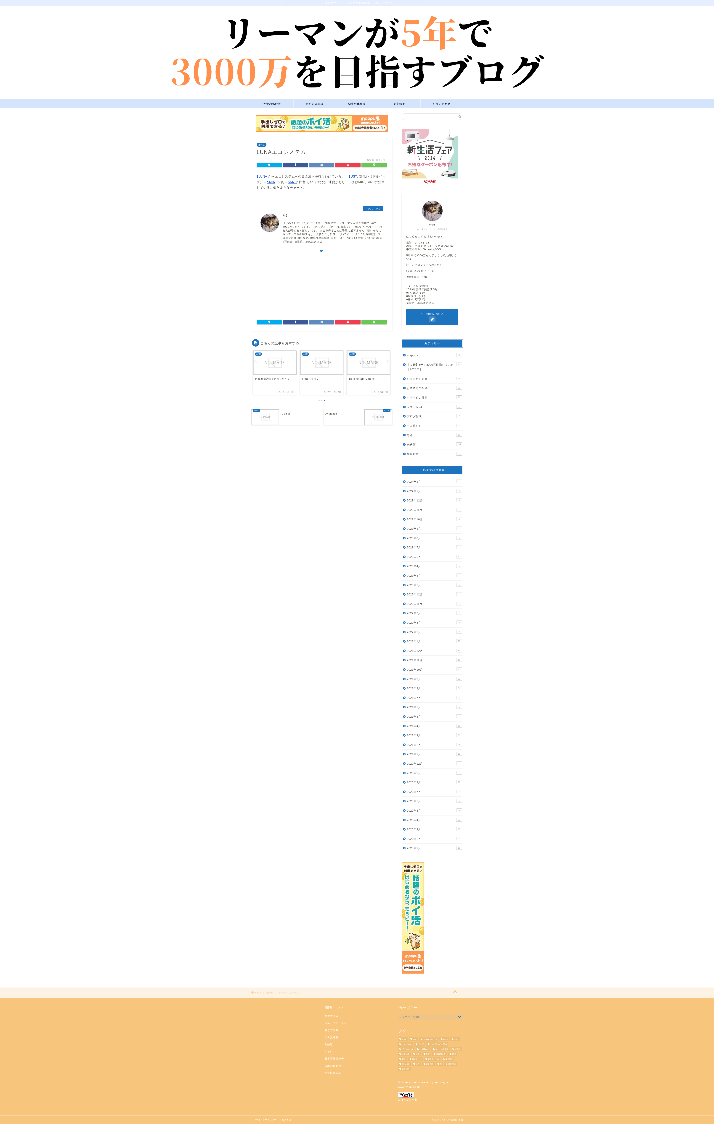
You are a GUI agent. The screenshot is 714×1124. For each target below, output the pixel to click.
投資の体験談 (272, 103)
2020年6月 (433, 801)
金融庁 (328, 1044)
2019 (404, 1039)
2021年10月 (433, 669)
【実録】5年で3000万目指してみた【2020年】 (433, 367)
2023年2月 (433, 585)
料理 (454, 1054)
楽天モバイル (433, 1059)
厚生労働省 (331, 1016)
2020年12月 (433, 763)
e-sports (433, 355)
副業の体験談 (357, 103)
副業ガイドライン (335, 1023)
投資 (428, 1054)
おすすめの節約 (433, 397)
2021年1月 (433, 754)
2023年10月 (433, 519)
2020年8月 (433, 782)
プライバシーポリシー (265, 1119)
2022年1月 (433, 641)
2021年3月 (433, 735)
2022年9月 (433, 613)
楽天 (404, 1059)
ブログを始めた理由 (438, 1044)
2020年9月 (433, 773)
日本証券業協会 (334, 1058)
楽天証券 (449, 1059)
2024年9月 (433, 481)
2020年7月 (433, 791)
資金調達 (429, 1064)
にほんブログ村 (407, 1099)
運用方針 (405, 1069)
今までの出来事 (441, 1049)
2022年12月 (433, 594)
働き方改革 (331, 1030)
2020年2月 (433, 838)
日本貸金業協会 (334, 1066)
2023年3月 (433, 575)
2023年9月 (433, 528)
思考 (433, 435)
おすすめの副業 (433, 378)
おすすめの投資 (433, 388)
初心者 (457, 1049)
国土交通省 (331, 1037)
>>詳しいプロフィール (420, 271)
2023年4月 (433, 566)
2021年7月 (433, 697)
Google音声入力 (430, 1039)
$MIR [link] (271, 182)
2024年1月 (433, 491)
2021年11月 (433, 660)
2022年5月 (433, 622)
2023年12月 (433, 500)
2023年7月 (433, 547)
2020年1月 (433, 848)
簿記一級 (405, 1064)
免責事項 (286, 1119)
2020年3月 (433, 829)
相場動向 (433, 454)
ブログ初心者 (407, 1049)
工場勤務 (405, 1054)
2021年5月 (433, 716)
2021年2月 (433, 744)
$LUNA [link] (262, 176)
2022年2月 (433, 632)
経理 (417, 1064)
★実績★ (399, 103)
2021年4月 (433, 726)
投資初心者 (441, 1054)
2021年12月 (433, 650)
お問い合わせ (442, 103)
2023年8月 (433, 538)
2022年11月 (433, 603)
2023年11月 (433, 509)
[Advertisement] (322, 285)
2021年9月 (433, 679)
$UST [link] (353, 176)
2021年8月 (433, 688)
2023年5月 (433, 556)
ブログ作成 (433, 416)
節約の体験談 (315, 103)
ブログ (421, 1044)
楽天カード (416, 1059)
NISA (327, 1051)
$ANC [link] (292, 182)
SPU (456, 1039)
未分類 (261, 145)
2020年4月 (433, 820)
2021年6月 (433, 707)
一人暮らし (433, 425)
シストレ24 (433, 407)
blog (414, 1039)
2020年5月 (433, 810)
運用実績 (452, 1064)
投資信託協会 (332, 1073)
